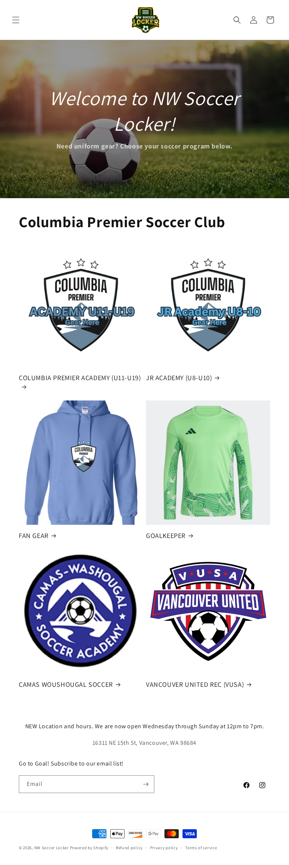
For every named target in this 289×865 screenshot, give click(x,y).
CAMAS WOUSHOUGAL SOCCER (66, 684)
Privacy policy (164, 847)
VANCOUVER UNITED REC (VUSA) (195, 684)
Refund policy (129, 847)
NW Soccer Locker (51, 847)
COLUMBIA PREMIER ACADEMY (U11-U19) (80, 377)
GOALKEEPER (166, 535)
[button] (16, 20)
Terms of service (201, 847)
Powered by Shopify (89, 847)
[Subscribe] (145, 784)
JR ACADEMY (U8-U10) (179, 377)
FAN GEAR (34, 535)
